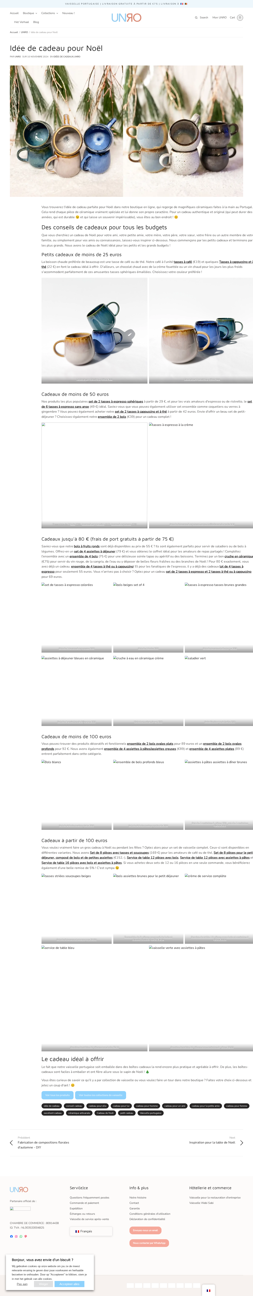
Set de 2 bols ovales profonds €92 (148, 826)
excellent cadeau (53, 1113)
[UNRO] (126, 17)
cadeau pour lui (121, 1105)
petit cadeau (126, 1113)
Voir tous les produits (57, 1095)
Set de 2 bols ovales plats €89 (76, 826)
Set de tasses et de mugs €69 (220, 648)
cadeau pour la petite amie (206, 1105)
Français (86, 1231)
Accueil (14, 13)
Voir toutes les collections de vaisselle (100, 1095)
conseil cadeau (74, 1105)
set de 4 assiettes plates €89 (231, 824)
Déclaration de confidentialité (147, 1219)
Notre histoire (137, 1197)
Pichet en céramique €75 (148, 722)
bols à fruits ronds (87, 546)
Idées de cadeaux (63, 56)
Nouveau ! (68, 13)
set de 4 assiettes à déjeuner (94, 551)
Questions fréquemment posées (89, 1197)
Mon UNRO (219, 17)
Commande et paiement (84, 1203)
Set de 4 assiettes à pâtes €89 (209, 823)
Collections (48, 13)
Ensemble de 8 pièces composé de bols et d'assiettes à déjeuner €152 (148, 938)
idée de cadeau (51, 1105)
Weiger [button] (43, 1284)
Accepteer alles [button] (69, 1284)
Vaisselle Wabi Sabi (201, 1203)
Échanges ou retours (82, 1214)
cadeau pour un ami (174, 1105)
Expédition (76, 1208)
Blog (36, 22)
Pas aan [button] (22, 1284)
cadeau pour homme (147, 1105)
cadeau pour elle (97, 1105)
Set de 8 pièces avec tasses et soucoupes (119, 853)
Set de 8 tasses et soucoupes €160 (77, 940)
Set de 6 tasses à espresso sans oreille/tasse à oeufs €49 (202, 524)
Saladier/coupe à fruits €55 (219, 722)
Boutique (28, 13)
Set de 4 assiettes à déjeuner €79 (76, 722)
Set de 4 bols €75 (148, 648)
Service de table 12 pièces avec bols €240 (94, 1047)
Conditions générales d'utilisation (149, 1214)
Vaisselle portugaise (150, 1113)
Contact (134, 1203)
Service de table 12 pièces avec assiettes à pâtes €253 (202, 1047)
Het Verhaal (21, 22)
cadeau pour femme (236, 1105)
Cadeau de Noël (105, 1113)
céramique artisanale (79, 1113)
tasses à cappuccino (93, 524)
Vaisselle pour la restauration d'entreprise (215, 1197)
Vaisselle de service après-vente (89, 1219)
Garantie (134, 1208)
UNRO (18, 56)
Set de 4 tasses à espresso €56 (76, 648)
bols (72, 524)
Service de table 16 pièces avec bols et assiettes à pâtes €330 (220, 938)
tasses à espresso (121, 524)
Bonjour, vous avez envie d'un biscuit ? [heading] (42, 1260)
